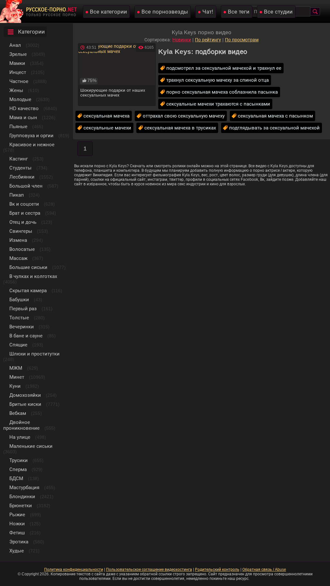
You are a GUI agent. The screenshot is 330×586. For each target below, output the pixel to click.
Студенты (20, 167)
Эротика (18, 541)
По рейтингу (208, 39)
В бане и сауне (26, 335)
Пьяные (18, 126)
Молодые (20, 99)
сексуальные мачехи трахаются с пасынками (218, 104)
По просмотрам (241, 39)
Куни (15, 386)
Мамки (17, 63)
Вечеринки (21, 326)
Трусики (18, 460)
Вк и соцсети (24, 204)
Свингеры (20, 231)
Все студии (278, 12)
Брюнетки (20, 505)
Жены (16, 90)
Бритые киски (25, 404)
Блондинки (22, 496)
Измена (18, 240)
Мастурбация (24, 487)
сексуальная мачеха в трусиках (180, 127)
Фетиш (17, 532)
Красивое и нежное (31, 144)
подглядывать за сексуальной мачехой (274, 127)
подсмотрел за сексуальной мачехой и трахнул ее (223, 68)
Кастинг (18, 158)
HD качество (24, 108)
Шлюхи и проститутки (34, 353)
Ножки (17, 523)
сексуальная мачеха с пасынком (275, 115)
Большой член (26, 186)
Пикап (16, 195)
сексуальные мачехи (107, 127)
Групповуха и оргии (31, 135)
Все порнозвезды (164, 12)
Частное (18, 81)
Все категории (108, 12)
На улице (19, 437)
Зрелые (18, 54)
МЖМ (15, 368)
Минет (16, 377)
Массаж (18, 258)
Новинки (181, 39)
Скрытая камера (28, 290)
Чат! (207, 12)
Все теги (238, 12)
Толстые (19, 317)
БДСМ (16, 478)
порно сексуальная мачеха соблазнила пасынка (222, 92)
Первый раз (23, 308)
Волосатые (22, 249)
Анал (15, 45)
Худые (16, 550)
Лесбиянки (21, 177)
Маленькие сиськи (31, 446)
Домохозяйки (25, 395)
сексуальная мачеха (106, 115)
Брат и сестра (24, 213)
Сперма (18, 469)
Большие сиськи (28, 267)
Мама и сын (23, 117)
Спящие (18, 344)
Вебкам (17, 413)
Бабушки (19, 299)
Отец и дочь (22, 222)
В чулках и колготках (33, 276)
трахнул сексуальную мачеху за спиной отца (217, 80)
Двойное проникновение (21, 425)
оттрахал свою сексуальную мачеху (184, 115)
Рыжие (17, 514)
